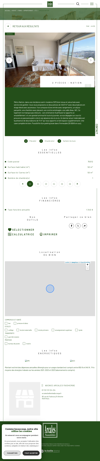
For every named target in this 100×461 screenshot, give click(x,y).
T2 (36, 10)
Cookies (77, 445)
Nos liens (60, 445)
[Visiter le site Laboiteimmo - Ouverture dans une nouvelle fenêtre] (50, 454)
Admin (54, 445)
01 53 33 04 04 (49, 390)
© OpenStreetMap (84, 262)
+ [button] (87, 264)
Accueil (7, 10)
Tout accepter (31, 453)
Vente (14, 10)
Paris (20, 10)
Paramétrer (12, 453)
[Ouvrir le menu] (92, 4)
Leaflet (67, 262)
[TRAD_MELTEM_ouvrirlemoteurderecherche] (77, 3)
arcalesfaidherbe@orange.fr (51, 393)
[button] (91, 60)
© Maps (74, 262)
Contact (96, 129)
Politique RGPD (69, 445)
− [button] (87, 268)
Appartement (28, 10)
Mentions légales (45, 445)
